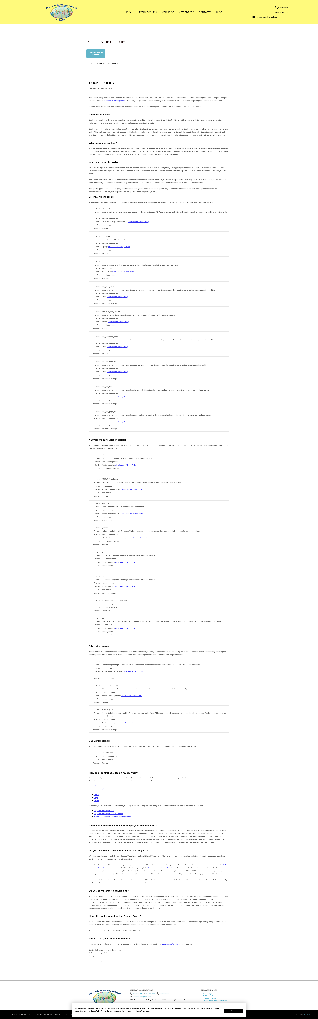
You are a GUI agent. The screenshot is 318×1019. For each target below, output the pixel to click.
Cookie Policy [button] (95, 1011)
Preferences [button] (145, 1011)
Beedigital (307, 1014)
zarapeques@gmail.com (267, 17)
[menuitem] (127, 12)
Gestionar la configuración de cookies (103, 63)
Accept (233, 1011)
